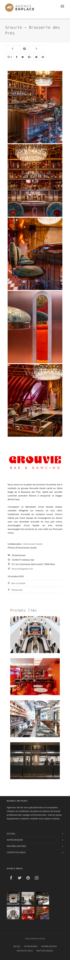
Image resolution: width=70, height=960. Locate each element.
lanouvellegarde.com (22, 568)
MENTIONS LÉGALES (44, 950)
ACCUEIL (11, 833)
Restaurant (17, 589)
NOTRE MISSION (15, 839)
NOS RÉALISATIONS (16, 846)
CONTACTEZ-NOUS (16, 852)
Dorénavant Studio (32, 544)
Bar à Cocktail (18, 583)
